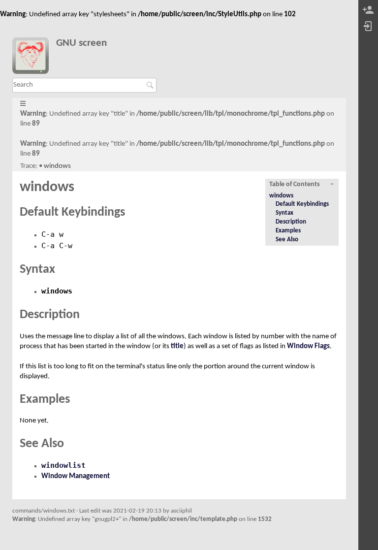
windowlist (63, 465)
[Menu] (23, 104)
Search (151, 85)
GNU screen (81, 43)
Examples (288, 230)
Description (291, 222)
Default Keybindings (302, 204)
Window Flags (308, 346)
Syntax (284, 213)
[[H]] (34, 57)
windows (57, 166)
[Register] (368, 10)
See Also (287, 239)
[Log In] (368, 27)
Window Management (75, 476)
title (177, 346)
